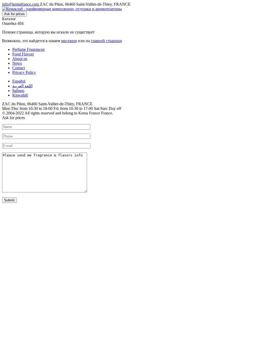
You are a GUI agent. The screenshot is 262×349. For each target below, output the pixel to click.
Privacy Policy (24, 72)
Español (18, 81)
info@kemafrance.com (21, 4)
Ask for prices (14, 14)
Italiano (18, 90)
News (17, 63)
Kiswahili (20, 95)
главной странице (106, 41)
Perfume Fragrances (28, 49)
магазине (69, 41)
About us (19, 58)
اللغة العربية (22, 86)
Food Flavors (23, 54)
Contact (18, 68)
